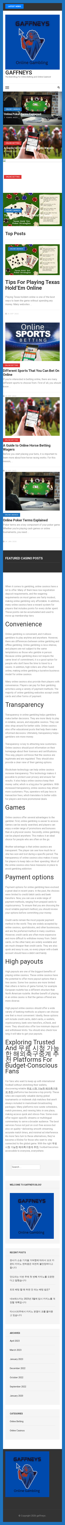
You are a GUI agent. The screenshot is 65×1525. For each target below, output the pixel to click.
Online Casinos (13, 109)
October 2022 (16, 1377)
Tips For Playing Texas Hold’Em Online (28, 215)
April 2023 (15, 1340)
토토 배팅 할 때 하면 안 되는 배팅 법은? (30, 1289)
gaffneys (18, 72)
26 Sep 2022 (13, 314)
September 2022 (18, 1386)
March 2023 (15, 1350)
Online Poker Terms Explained (22, 114)
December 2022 (17, 1368)
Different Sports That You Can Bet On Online (27, 183)
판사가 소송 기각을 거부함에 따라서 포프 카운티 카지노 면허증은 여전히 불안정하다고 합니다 (32, 1264)
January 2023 (16, 1359)
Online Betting (13, 143)
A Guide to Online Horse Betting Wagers (29, 148)
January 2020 (16, 1395)
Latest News (14, 6)
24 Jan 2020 (10, 542)
